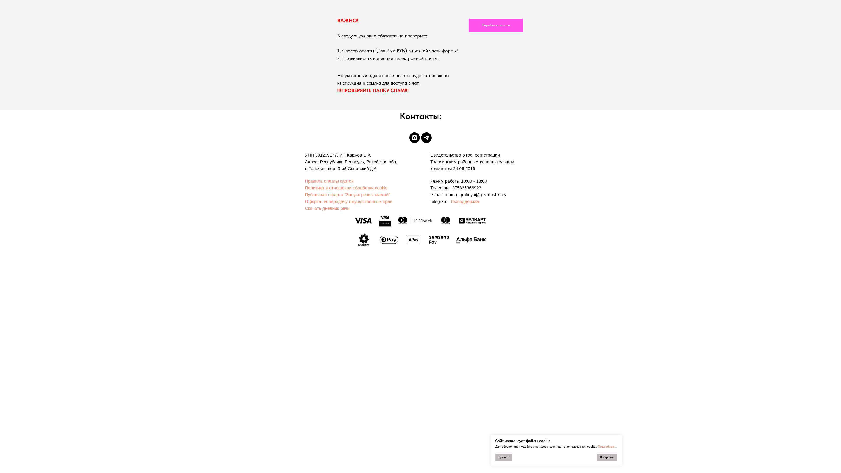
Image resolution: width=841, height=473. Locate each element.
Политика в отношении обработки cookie (346, 187)
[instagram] (414, 137)
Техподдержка (464, 201)
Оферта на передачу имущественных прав (348, 201)
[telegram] (426, 137)
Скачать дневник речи (327, 208)
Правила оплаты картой (329, 181)
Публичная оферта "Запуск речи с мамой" (347, 194)
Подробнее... (607, 446)
